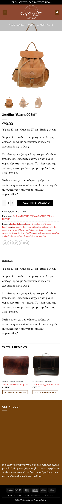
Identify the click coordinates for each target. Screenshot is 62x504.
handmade (6, 227)
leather (23, 227)
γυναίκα (47, 230)
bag (20, 224)
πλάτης (13, 236)
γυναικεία (6, 233)
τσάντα (20, 236)
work (11, 230)
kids (17, 227)
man (29, 227)
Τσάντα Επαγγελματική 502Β (46, 384)
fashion (40, 224)
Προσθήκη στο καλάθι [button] (15, 392)
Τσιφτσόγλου (29, 236)
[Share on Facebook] (10, 242)
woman (5, 230)
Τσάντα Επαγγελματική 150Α (15, 384)
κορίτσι (36, 233)
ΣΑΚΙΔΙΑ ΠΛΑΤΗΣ (45, 25)
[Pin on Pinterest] (26, 242)
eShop (11, 495)
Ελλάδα (28, 233)
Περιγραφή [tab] (7, 261)
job (13, 227)
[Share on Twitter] (15, 242)
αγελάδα (18, 230)
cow (29, 224)
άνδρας (32, 230)
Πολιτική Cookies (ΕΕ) (42, 495)
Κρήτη (42, 233)
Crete (33, 224)
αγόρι (25, 230)
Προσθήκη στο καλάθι (35, 202)
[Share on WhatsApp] (5, 242)
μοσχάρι (55, 233)
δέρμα (14, 233)
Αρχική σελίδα (16, 25)
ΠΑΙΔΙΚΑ (31, 25)
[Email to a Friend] (21, 242)
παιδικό (5, 236)
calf (24, 224)
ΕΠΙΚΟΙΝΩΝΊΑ (23, 495)
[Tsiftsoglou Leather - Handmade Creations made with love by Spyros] (31, 12)
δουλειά (21, 233)
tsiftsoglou (36, 227)
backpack (14, 224)
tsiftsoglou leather (49, 227)
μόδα (48, 233)
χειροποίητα (41, 236)
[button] (5, 12)
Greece (47, 224)
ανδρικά (39, 230)
